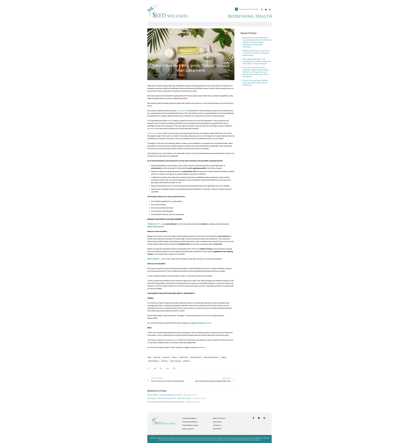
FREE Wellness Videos (190, 425)
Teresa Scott (182, 111)
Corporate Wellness (189, 418)
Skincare (164, 361)
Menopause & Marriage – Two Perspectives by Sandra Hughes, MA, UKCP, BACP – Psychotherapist (257, 61)
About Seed (217, 422)
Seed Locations (188, 429)
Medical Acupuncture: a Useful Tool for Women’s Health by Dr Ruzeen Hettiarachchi (256, 53)
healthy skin (183, 357)
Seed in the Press (219, 418)
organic (223, 357)
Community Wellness (189, 422)
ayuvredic (166, 357)
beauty (174, 357)
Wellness (186, 361)
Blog (184, 75)
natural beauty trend (211, 357)
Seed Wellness (153, 361)
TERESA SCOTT (153, 224)
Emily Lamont (152, 133)
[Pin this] (173, 368)
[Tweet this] (155, 368)
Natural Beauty (195, 357)
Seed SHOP (217, 429)
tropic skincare (175, 361)
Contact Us (217, 425)
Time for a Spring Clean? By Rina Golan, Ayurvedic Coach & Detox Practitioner (255, 82)
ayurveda (157, 357)
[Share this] (149, 368)
